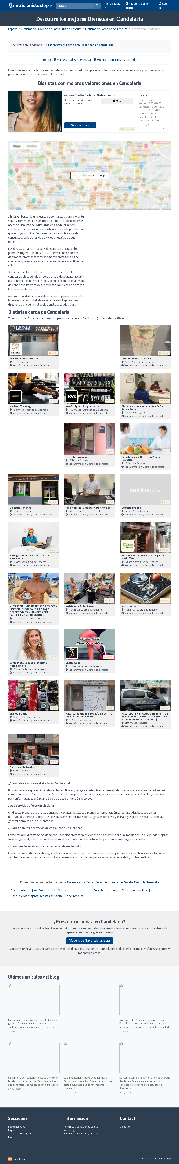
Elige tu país (19, 1159)
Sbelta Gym (73, 663)
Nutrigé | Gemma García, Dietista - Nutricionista (31, 557)
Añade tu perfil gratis (136, 5)
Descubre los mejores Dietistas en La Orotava (39, 890)
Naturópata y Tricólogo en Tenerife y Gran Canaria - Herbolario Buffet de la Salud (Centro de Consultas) (145, 716)
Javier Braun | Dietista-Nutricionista (88, 508)
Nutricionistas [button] (112, 3)
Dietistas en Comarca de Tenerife (106, 29)
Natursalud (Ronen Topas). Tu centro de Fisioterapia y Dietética (89, 715)
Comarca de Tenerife (83, 882)
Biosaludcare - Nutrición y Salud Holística (141, 459)
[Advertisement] (131, 239)
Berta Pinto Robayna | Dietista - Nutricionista (29, 664)
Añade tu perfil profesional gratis (90, 940)
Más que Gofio (18, 713)
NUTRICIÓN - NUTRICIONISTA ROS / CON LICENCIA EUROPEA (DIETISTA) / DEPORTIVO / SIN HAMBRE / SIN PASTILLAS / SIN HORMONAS (33, 611)
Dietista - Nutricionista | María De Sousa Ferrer (142, 408)
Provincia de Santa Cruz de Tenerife (131, 882)
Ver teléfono (81, 125)
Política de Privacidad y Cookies (81, 1133)
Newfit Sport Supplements (82, 406)
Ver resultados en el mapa (89, 175)
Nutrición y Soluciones (80, 606)
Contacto (125, 1126)
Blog (10, 1137)
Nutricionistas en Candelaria (62, 45)
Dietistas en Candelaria (97, 45)
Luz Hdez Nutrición (77, 457)
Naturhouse (128, 606)
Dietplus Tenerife (20, 508)
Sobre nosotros (16, 1126)
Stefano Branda (131, 508)
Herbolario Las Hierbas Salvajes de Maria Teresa (142, 557)
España (12, 29)
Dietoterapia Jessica (22, 767)
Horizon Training (20, 406)
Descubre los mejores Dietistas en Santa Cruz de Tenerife (47, 896)
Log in (163, 5)
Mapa (118, 101)
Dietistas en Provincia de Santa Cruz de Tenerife (51, 29)
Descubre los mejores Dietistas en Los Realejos (123, 890)
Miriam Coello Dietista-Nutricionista (89, 95)
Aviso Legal (70, 1130)
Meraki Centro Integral (24, 358)
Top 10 (46, 60)
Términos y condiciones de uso (81, 1126)
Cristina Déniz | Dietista (136, 358)
